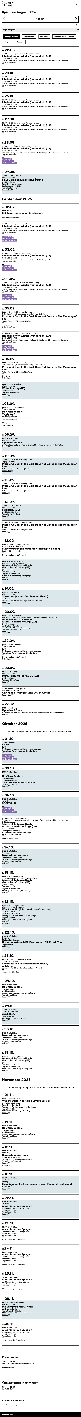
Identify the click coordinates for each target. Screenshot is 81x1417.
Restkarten (6, 190)
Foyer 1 (8, 42)
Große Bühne (29, 37)
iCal (3, 64)
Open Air (20, 42)
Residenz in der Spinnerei (64, 37)
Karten (5, 395)
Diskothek (44, 37)
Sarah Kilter (9, 391)
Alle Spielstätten (11, 37)
